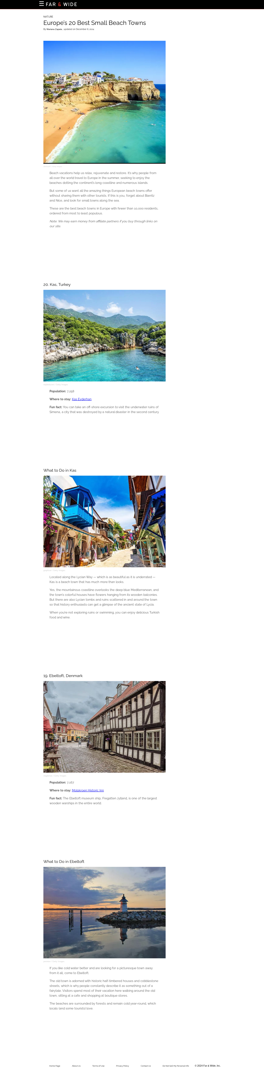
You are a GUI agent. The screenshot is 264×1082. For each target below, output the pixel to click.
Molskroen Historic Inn (88, 790)
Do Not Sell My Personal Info (176, 1066)
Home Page (54, 1066)
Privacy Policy (122, 1066)
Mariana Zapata (55, 29)
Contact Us (146, 1066)
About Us (76, 1066)
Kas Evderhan (82, 399)
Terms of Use (98, 1066)
